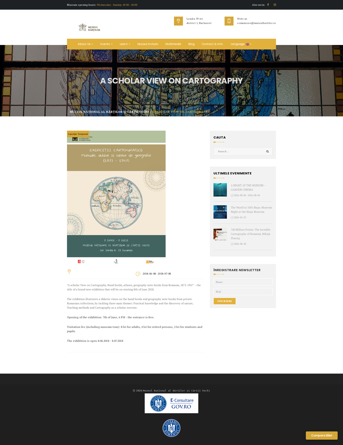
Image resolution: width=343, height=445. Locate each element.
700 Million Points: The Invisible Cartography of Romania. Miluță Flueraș (250, 234)
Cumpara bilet (321, 435)
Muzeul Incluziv (147, 44)
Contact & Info (212, 44)
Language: (238, 44)
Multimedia (173, 44)
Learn (124, 44)
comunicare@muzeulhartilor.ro (256, 23)
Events (105, 44)
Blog (191, 44)
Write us (242, 18)
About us (84, 44)
